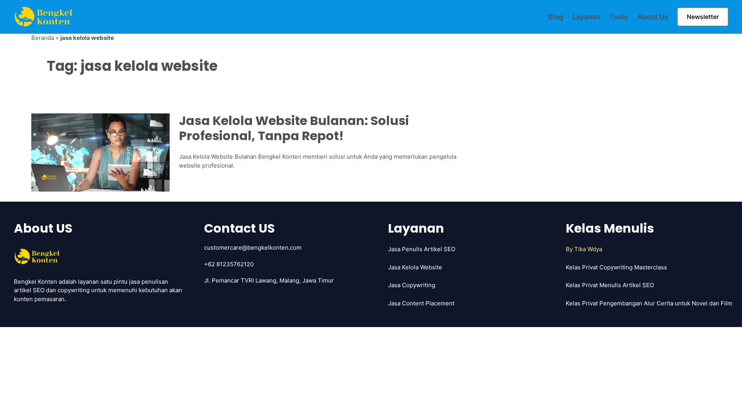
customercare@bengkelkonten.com (252, 247)
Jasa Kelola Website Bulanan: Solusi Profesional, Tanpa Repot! (294, 128)
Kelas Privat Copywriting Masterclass (616, 267)
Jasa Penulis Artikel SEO (421, 249)
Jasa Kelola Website (415, 267)
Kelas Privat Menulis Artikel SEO (610, 285)
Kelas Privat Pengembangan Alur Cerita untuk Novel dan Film (649, 303)
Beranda (42, 37)
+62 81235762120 (229, 264)
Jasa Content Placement (421, 303)
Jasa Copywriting (411, 285)
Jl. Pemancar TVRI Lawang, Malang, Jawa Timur (269, 280)
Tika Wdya (588, 249)
